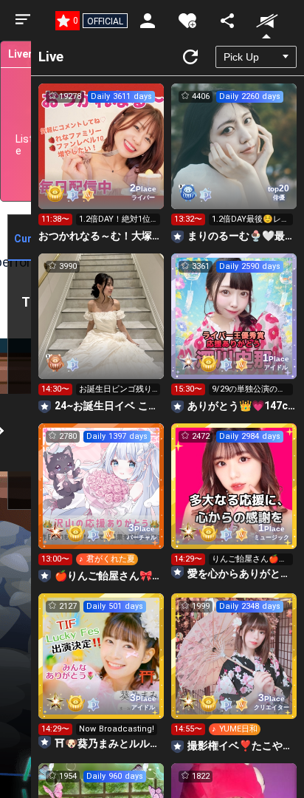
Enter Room (101, 159)
